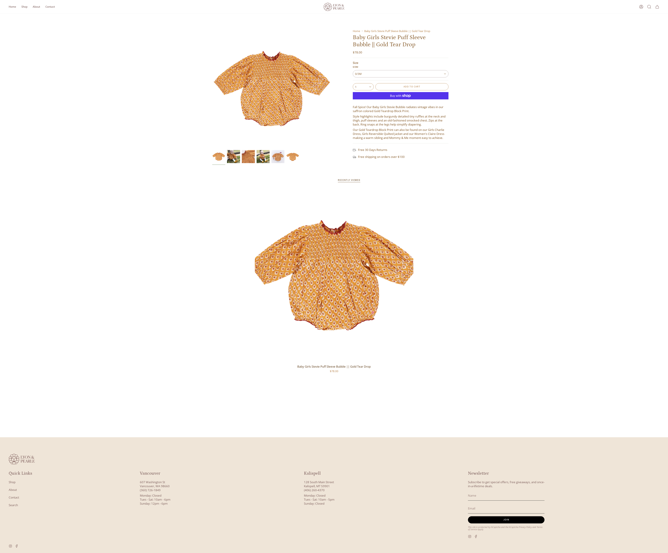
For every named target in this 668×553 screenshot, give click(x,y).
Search (13, 505)
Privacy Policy (525, 527)
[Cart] (657, 7)
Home (356, 31)
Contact (14, 497)
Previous (212, 88)
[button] (24, 7)
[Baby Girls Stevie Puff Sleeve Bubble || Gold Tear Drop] (334, 275)
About (13, 490)
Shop (12, 482)
